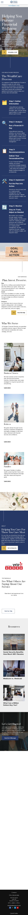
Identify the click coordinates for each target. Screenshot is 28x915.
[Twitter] (13, 908)
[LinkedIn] (15, 908)
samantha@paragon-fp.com (14, 905)
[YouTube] (18, 908)
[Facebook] (10, 908)
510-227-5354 (15, 895)
